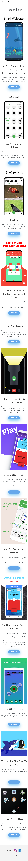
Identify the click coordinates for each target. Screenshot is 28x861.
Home (6, 855)
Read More (14, 86)
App (11, 855)
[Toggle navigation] (24, 2)
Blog (16, 855)
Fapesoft (9, 850)
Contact (21, 855)
